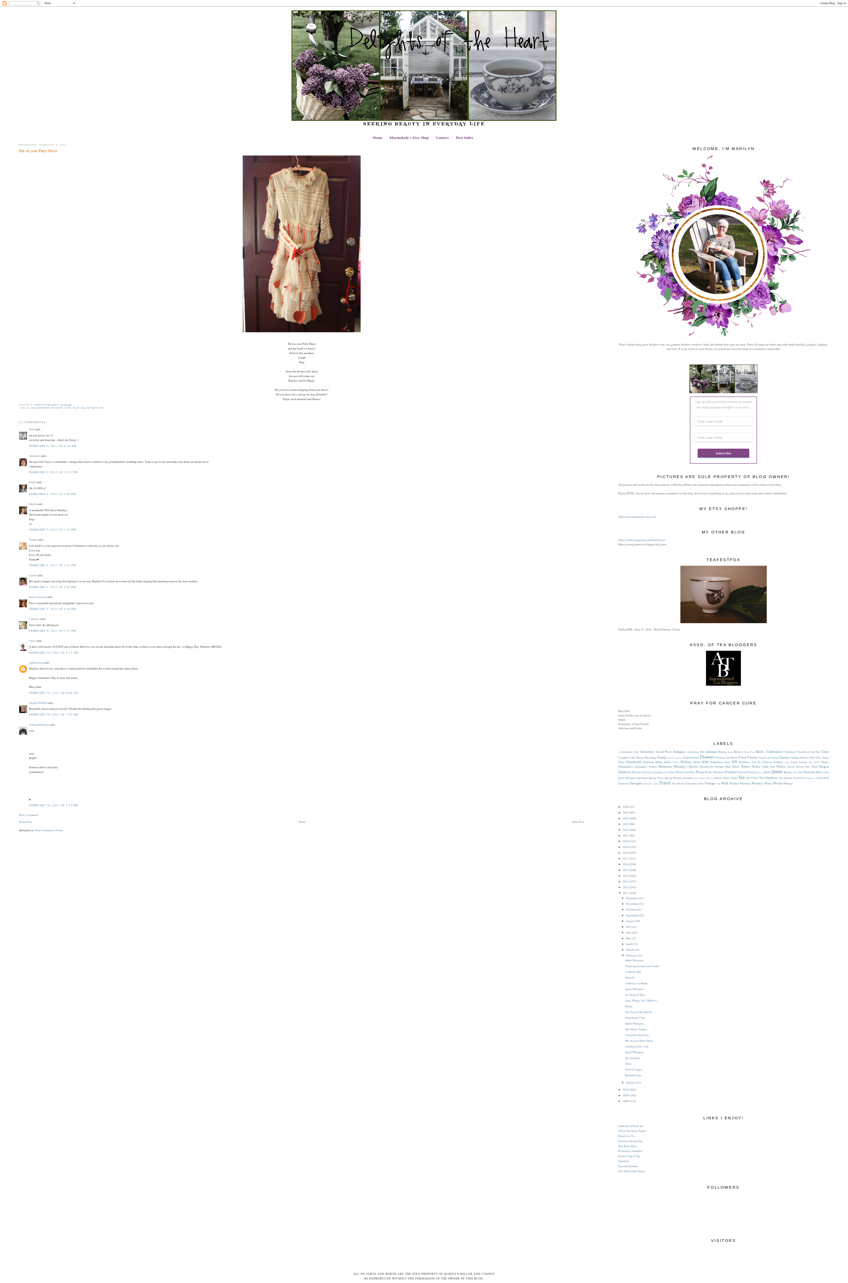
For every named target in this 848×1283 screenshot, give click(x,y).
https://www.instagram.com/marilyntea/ (641, 540)
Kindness (744, 762)
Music (736, 767)
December (632, 898)
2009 (626, 1095)
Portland (731, 772)
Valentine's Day (92, 408)
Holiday (686, 761)
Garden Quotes (800, 757)
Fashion (56, 408)
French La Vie (626, 1136)
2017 (626, 858)
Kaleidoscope (633, 1075)
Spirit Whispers (627, 778)
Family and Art (675, 757)
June (629, 932)
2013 (626, 881)
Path (666, 772)
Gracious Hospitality (630, 1141)
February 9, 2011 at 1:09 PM (52, 494)
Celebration (40, 408)
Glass (621, 762)
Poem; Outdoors (714, 772)
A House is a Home (636, 983)
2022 (626, 830)
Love (67, 408)
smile (826, 772)
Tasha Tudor (730, 778)
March (630, 950)
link (810, 762)
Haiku (659, 762)
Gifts (812, 757)
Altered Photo (663, 752)
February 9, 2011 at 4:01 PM (52, 587)
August (630, 921)
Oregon (824, 766)
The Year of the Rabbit (638, 1012)
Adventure (647, 751)
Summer (688, 778)
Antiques (679, 751)
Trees (628, 1064)
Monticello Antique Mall (715, 767)
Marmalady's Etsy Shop (409, 138)
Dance (640, 757)
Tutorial (681, 783)
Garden (785, 757)
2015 (626, 870)
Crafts (632, 757)
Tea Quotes (785, 778)
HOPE (705, 762)
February (631, 955)
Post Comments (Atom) (49, 830)
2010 (626, 1089)
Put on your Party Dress (639, 1041)
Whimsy (757, 783)
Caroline (34, 619)
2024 (626, 818)
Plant (686, 772)
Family (662, 757)
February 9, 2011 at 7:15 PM (52, 631)
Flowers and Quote (727, 757)
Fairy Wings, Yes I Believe (641, 1000)
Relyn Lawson (37, 597)
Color (825, 751)
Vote (718, 783)
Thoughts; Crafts (651, 783)
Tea (741, 777)
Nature (745, 766)
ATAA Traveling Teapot (632, 1131)
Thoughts (635, 783)
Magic (825, 762)
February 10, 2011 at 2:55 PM (53, 805)
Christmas (789, 752)
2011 (626, 893)
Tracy (32, 641)
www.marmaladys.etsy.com (640, 517)
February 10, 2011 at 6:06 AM (53, 693)
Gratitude (648, 762)
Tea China (752, 778)
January (631, 1082)
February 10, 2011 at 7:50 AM (53, 714)
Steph (32, 482)
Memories (665, 766)
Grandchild (633, 761)
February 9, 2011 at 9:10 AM (52, 446)
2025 (626, 812)
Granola (630, 977)
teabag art (811, 778)
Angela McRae (38, 703)
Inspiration (716, 762)
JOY (735, 761)
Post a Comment (28, 815)
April (629, 944)
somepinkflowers (39, 725)
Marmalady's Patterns (645, 766)
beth (31, 429)
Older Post (578, 822)
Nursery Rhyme (795, 766)
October (631, 909)
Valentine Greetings (637, 1035)
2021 (626, 835)
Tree (674, 783)
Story (660, 778)
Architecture (693, 751)
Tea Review (799, 778)
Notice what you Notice (768, 766)
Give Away (822, 757)
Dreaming (650, 757)
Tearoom (623, 783)
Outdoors (624, 772)
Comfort (623, 757)
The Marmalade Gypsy (631, 1171)
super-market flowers (703, 778)
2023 (626, 824)
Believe (738, 752)
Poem (700, 772)
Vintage (709, 783)
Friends (752, 757)
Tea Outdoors (768, 777)
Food (742, 757)
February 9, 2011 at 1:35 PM (52, 529)
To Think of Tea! (635, 995)
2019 (626, 847)
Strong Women (673, 778)
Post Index (464, 138)
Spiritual (642, 778)
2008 (626, 1101)
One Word (811, 767)
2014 (626, 876)
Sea (801, 772)
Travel (664, 783)
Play (76, 408)
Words (777, 783)
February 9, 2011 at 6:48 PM (52, 609)
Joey (727, 762)
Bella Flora (749, 751)
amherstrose (36, 662)
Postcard (743, 772)
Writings (788, 783)
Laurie (33, 575)
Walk (725, 783)
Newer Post (25, 822)
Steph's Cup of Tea (629, 1156)
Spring (652, 778)
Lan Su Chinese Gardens (767, 762)
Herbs (667, 762)
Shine (819, 772)
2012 (626, 887)
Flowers (707, 757)
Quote (777, 771)
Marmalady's (625, 767)
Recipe (788, 772)
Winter (768, 783)
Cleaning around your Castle (642, 966)
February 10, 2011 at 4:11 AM (53, 653)
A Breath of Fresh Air (630, 1126)
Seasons (809, 772)
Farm (686, 757)
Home (377, 138)
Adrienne (34, 456)
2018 (626, 853)
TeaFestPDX (822, 778)
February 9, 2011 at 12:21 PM (53, 472)
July (629, 927)
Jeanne (33, 539)
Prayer (752, 772)
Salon (795, 772)
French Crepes (633, 1069)
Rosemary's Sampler (630, 1151)
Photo (679, 772)
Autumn (711, 751)
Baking (722, 752)
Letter (787, 762)
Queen (760, 772)
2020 (626, 841)
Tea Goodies (632, 1058)
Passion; (637, 772)
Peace (672, 772)
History (675, 762)
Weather (734, 783)
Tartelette (623, 1161)
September (632, 915)
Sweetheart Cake (635, 1018)
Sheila (32, 504)
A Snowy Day (633, 972)
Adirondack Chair (629, 751)
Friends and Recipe (769, 757)
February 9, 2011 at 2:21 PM (52, 565)
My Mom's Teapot (636, 1029)
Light (794, 762)
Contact (442, 138)
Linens (803, 762)
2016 (626, 864)
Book (759, 751)
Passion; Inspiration (652, 772)
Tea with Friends (628, 1166)
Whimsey (745, 783)
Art (702, 751)
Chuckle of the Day (808, 752)
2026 (626, 807)
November (632, 904)
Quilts (767, 772)
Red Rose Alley (627, 1146)
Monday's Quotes (686, 766)
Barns (730, 751)
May (629, 938)
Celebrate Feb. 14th (637, 1046)
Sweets (718, 778)
